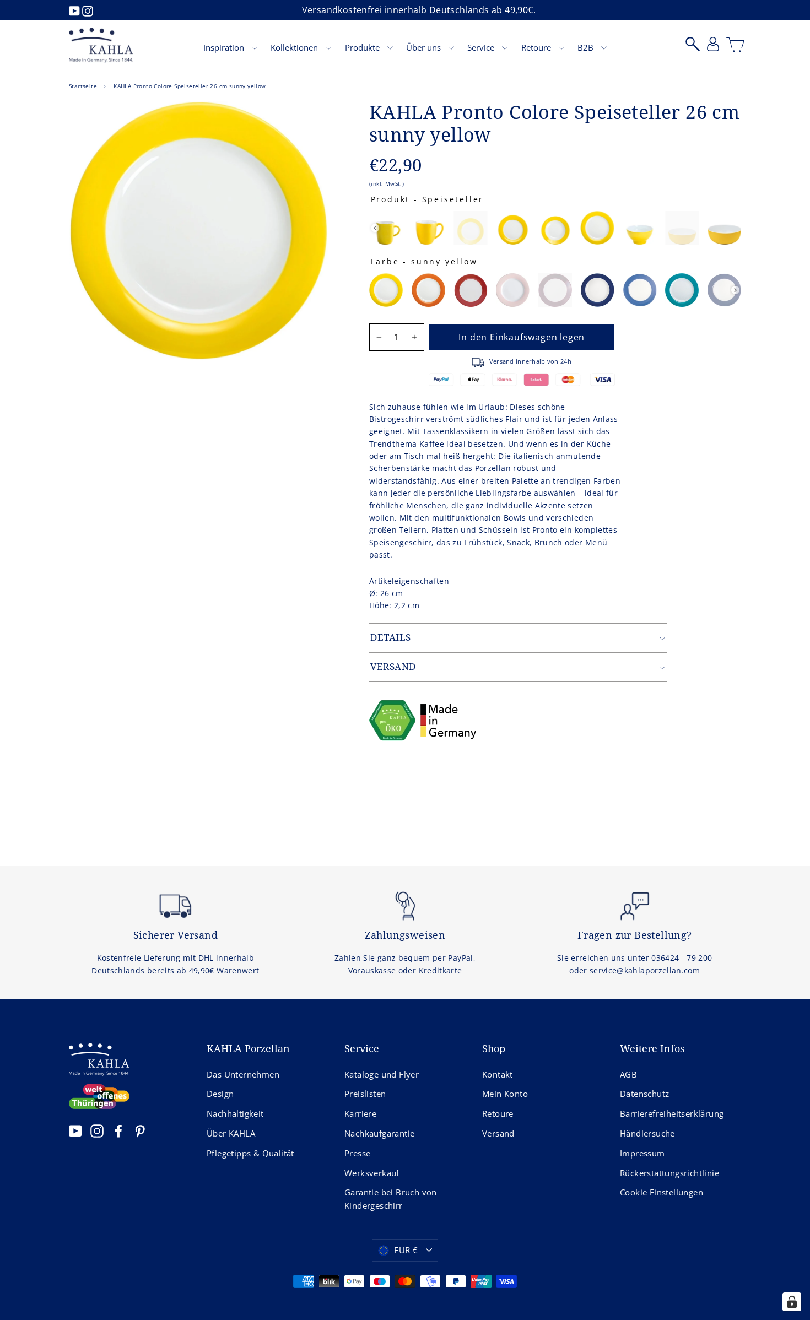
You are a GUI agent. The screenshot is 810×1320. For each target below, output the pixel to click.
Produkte (363, 47)
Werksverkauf (371, 1172)
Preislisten (365, 1093)
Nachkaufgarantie (379, 1133)
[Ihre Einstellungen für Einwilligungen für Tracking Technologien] (791, 1301)
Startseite (83, 86)
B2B (586, 47)
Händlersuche (647, 1133)
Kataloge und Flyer (381, 1074)
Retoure (537, 47)
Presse (357, 1153)
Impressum (642, 1153)
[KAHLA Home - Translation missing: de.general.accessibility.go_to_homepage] (101, 45)
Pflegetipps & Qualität (250, 1153)
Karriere (360, 1113)
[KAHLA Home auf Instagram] (97, 1131)
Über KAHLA (231, 1133)
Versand (498, 1133)
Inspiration (224, 47)
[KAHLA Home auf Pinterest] (140, 1131)
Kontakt (497, 1074)
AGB (628, 1074)
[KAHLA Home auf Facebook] (118, 1131)
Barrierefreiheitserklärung (671, 1113)
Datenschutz (644, 1093)
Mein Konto (505, 1093)
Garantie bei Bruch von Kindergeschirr (390, 1199)
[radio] (386, 228)
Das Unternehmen (243, 1074)
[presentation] (375, 228)
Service (481, 47)
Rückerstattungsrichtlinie (669, 1172)
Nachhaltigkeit (235, 1113)
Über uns (424, 47)
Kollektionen (295, 47)
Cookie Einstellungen (661, 1192)
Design (220, 1093)
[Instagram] (87, 10)
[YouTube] (75, 10)
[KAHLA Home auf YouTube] (75, 1131)
